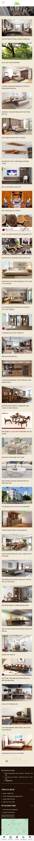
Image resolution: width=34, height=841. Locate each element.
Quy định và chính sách (9, 812)
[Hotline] (17, 837)
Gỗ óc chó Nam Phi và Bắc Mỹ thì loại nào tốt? (17, 234)
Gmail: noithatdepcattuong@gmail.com (13, 796)
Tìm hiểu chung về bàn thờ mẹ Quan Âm (14, 530)
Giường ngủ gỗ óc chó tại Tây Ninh (13, 753)
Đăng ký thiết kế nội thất (9, 799)
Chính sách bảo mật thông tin (10, 809)
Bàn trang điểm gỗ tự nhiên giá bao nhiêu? (15, 605)
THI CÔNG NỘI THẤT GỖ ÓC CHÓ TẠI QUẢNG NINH (16, 506)
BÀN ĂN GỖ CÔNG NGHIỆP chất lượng (13, 457)
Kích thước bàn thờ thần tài (11, 210)
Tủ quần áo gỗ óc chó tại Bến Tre (12, 333)
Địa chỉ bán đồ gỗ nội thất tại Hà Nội (13, 137)
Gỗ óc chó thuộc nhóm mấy (11, 62)
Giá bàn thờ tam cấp (8, 654)
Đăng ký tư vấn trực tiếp (9, 802)
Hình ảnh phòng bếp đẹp (9, 356)
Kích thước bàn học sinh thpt (11, 187)
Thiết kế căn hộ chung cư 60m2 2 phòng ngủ (16, 39)
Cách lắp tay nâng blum (10, 704)
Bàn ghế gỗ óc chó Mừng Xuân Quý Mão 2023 (16, 258)
